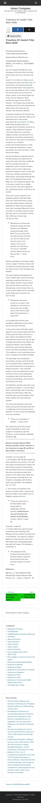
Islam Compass (21, 8)
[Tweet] (29, 29)
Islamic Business (13, 642)
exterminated (21, 122)
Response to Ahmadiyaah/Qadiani (20, 662)
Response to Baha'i (15, 667)
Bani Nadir (29, 82)
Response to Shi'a (14, 675)
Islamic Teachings (14, 649)
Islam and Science (14, 639)
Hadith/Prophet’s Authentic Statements (21, 634)
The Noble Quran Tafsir (16, 685)
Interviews (11, 636)
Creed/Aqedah (13, 631)
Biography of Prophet (15, 629)
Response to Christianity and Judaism (21, 670)
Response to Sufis (14, 677)
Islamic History (13, 647)
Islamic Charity (13, 644)
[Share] (17, 29)
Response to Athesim (15, 664)
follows (22, 496)
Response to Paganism (16, 672)
